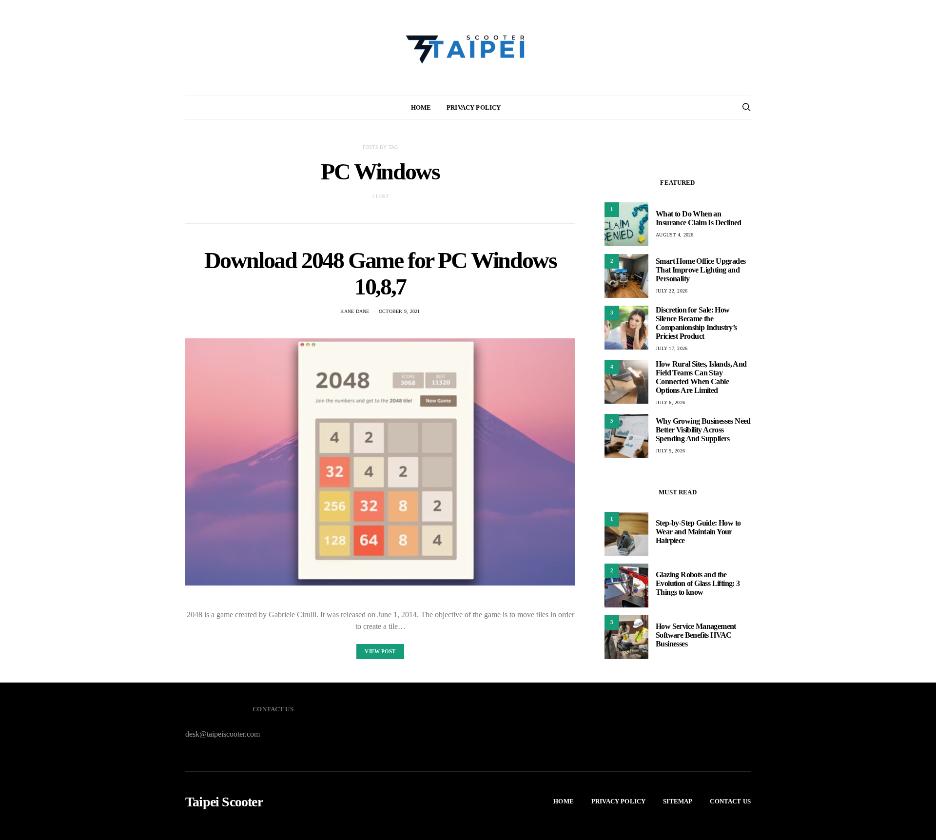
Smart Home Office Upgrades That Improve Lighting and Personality (700, 270)
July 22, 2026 (671, 290)
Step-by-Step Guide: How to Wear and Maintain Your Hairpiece (698, 532)
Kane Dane (354, 311)
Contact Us (730, 801)
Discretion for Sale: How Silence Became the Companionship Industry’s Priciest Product (696, 323)
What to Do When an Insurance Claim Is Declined (698, 218)
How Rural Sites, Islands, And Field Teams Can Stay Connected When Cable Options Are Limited (701, 377)
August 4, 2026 (675, 234)
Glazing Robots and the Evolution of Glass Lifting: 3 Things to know (698, 583)
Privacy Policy (474, 107)
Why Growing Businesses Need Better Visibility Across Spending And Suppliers (703, 430)
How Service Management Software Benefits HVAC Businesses (696, 635)
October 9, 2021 (399, 311)
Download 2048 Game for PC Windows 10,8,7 (380, 273)
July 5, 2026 (670, 450)
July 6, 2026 (670, 402)
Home (421, 107)
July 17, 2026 (671, 348)
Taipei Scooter (224, 802)
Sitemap (677, 801)
